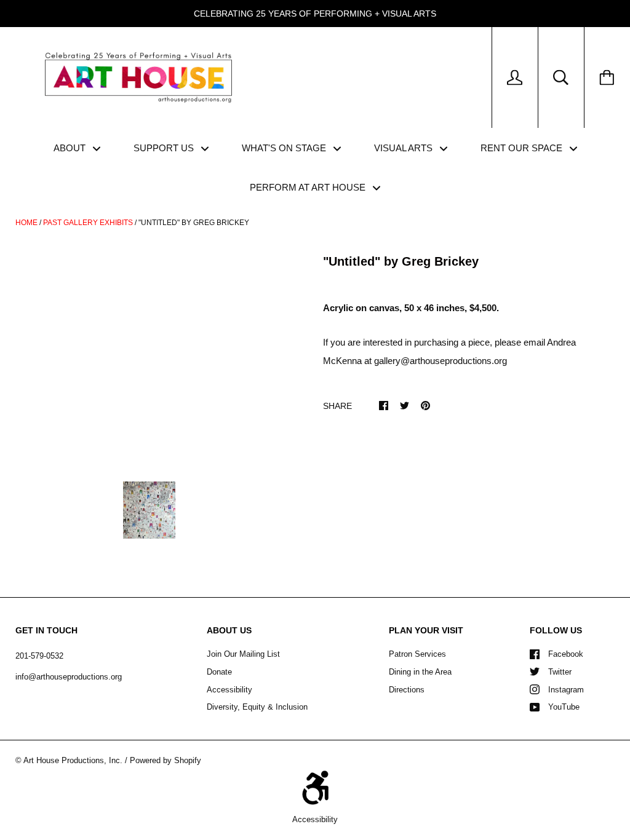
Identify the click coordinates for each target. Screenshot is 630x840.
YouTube (564, 706)
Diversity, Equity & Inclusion (257, 706)
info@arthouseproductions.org (68, 676)
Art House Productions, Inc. (72, 760)
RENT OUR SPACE (522, 148)
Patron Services (417, 654)
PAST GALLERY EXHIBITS (88, 222)
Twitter (560, 671)
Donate (219, 671)
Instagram (566, 689)
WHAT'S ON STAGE (285, 148)
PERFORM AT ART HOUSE (309, 187)
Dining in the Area (420, 671)
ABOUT (71, 148)
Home (26, 222)
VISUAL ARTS (404, 148)
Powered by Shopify (165, 760)
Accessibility (229, 689)
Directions (407, 689)
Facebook (565, 654)
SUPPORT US (165, 148)
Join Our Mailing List (243, 654)
